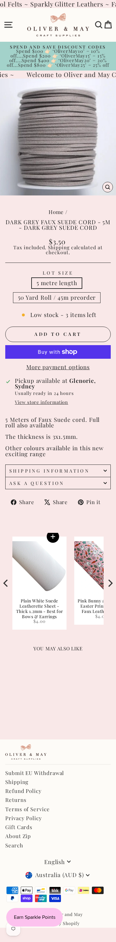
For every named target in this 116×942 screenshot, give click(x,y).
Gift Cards (18, 827)
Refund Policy (23, 790)
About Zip (18, 836)
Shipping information (49, 471)
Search (14, 845)
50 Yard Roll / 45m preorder (57, 297)
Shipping (58, 247)
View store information (41, 402)
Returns (15, 799)
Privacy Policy (23, 818)
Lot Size (58, 273)
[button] (62, 536)
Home (56, 211)
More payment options (58, 367)
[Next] (110, 583)
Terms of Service (27, 809)
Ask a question (36, 483)
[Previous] (6, 583)
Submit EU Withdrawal (34, 772)
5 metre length (57, 283)
